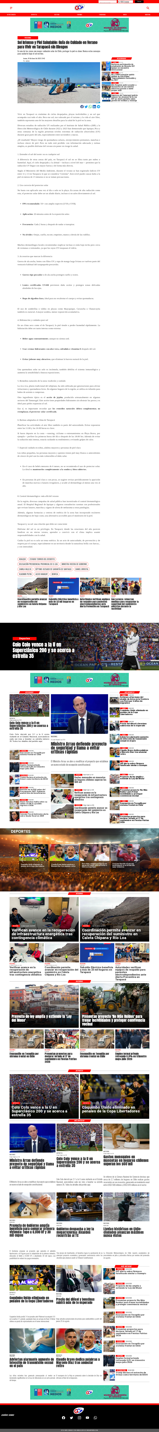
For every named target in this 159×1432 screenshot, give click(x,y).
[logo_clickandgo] (79, 11)
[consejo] (15, 816)
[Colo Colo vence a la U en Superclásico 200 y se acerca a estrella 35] (29, 716)
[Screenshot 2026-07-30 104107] (106, 66)
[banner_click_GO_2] (79, 32)
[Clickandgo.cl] (11, 9)
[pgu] (15, 792)
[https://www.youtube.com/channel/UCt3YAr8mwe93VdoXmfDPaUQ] (87, 1419)
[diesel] (115, 726)
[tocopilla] (115, 805)
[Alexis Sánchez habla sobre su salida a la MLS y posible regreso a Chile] (15, 804)
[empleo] (15, 767)
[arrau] (79, 733)
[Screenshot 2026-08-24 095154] (33, 594)
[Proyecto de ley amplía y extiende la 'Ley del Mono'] (115, 779)
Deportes (26, 845)
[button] (22, 559)
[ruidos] (115, 792)
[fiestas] (115, 818)
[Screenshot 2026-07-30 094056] (106, 76)
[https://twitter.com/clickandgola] (71, 1419)
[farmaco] (115, 765)
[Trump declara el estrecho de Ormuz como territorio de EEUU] (15, 779)
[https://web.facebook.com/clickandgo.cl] (63, 1419)
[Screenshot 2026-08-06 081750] (126, 594)
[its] (115, 739)
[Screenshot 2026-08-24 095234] (27, 962)
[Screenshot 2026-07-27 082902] (106, 86)
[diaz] (115, 752)
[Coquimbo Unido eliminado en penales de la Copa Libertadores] (115, 712)
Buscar (139, 1)
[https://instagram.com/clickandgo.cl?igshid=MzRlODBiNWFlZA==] (79, 1419)
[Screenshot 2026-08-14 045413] (64, 594)
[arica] (115, 699)
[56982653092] (95, 1419)
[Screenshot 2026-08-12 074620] (95, 594)
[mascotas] (126, 1149)
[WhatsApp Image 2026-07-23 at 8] (106, 97)
